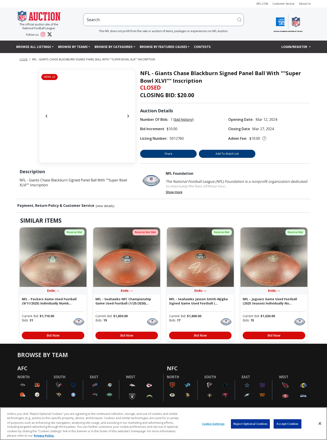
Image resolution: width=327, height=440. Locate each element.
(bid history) (184, 119)
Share (168, 154)
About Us (305, 4)
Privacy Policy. (44, 435)
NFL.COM (262, 4)
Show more (174, 192)
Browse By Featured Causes (163, 47)
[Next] (128, 116)
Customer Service (283, 4)
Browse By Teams (73, 47)
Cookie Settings (213, 424)
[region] (163, 423)
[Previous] (46, 116)
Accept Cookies (287, 424)
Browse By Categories (114, 47)
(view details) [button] (105, 206)
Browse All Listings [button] (33, 47)
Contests (202, 47)
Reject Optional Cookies (250, 424)
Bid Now (53, 335)
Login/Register (294, 47)
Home (24, 59)
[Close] (320, 423)
